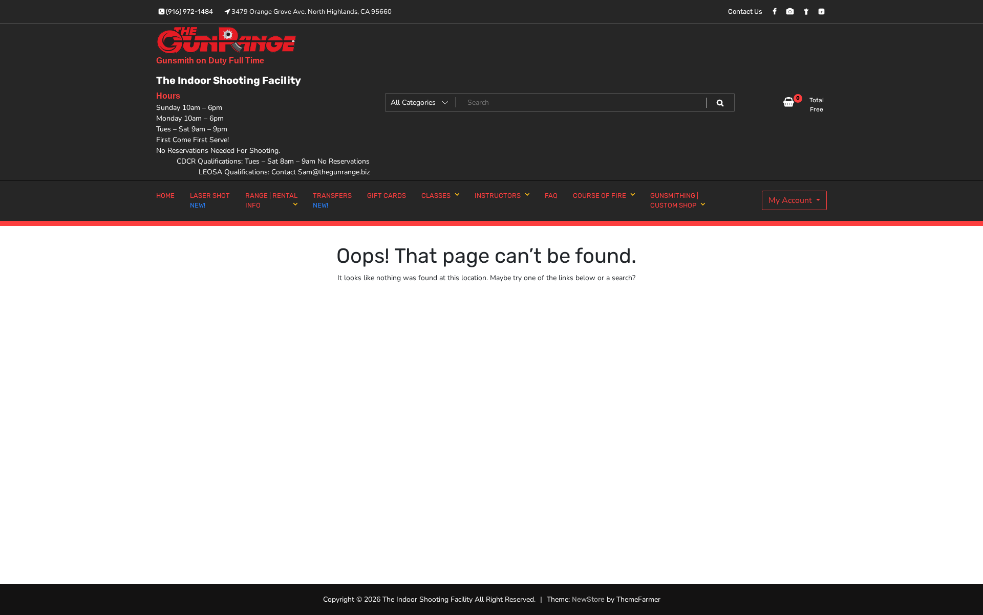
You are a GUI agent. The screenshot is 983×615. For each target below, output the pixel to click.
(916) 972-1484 (188, 11)
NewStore (588, 599)
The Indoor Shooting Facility (228, 80)
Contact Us (745, 11)
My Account (791, 200)
